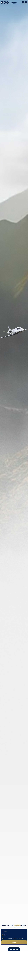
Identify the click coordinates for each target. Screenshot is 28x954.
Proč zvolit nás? (14, 949)
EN (23, 2)
